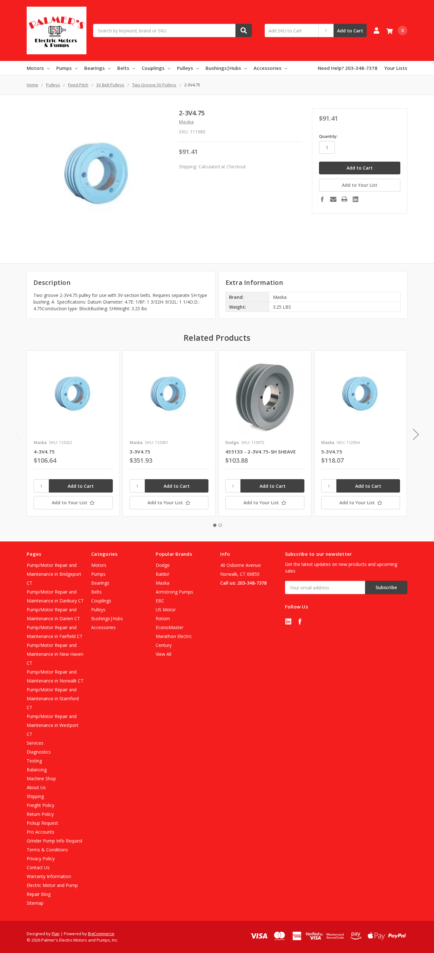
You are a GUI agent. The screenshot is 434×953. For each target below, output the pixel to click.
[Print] (344, 199)
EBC (160, 601)
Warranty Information (49, 876)
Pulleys (185, 68)
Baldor (162, 574)
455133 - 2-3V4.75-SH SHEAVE (260, 451)
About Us (36, 787)
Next (416, 434)
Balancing (37, 770)
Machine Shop (41, 778)
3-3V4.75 (140, 451)
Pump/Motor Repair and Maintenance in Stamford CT (53, 698)
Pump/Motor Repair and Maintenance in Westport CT (52, 725)
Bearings (94, 68)
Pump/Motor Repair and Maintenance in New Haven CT (55, 654)
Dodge (163, 565)
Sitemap (35, 903)
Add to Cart (350, 31)
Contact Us (38, 867)
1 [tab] (214, 525)
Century (164, 645)
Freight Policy (40, 805)
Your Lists (395, 68)
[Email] (333, 199)
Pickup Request (42, 823)
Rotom (163, 618)
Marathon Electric (174, 636)
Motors (35, 68)
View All (163, 654)
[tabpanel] (73, 433)
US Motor (166, 610)
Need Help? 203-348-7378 (347, 68)
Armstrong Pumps (174, 592)
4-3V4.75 (44, 451)
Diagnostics (39, 752)
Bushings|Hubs (223, 68)
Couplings (153, 68)
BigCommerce (101, 933)
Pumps (64, 68)
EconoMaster (169, 627)
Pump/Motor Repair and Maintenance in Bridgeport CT (54, 574)
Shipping (35, 796)
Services (35, 743)
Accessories (267, 68)
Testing (34, 761)
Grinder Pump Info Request (55, 841)
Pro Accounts (40, 832)
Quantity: (328, 136)
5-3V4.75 (331, 451)
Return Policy (40, 814)
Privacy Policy (41, 859)
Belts (123, 68)
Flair (56, 933)
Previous (18, 434)
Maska (162, 583)
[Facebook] (322, 199)
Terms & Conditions (47, 850)
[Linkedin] (355, 199)
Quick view (73, 396)
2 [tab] (220, 525)
